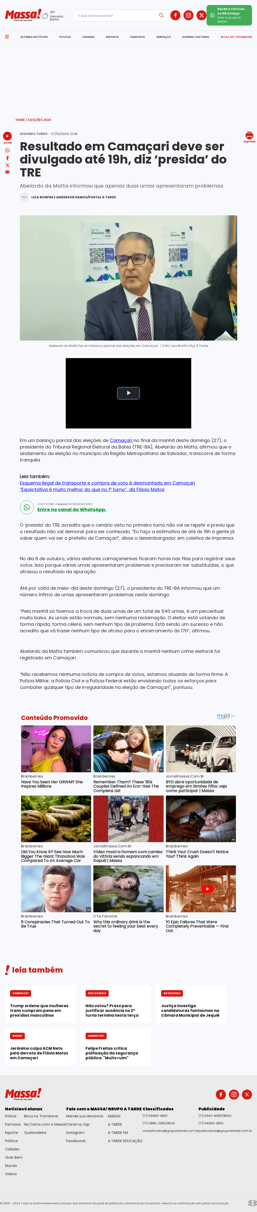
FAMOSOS (137, 37)
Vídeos (11, 1173)
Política (11, 1140)
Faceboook (76, 1140)
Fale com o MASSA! (87, 1109)
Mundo (11, 1165)
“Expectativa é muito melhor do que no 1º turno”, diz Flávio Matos (92, 489)
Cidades (12, 1149)
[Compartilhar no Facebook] (7, 159)
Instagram (75, 1132)
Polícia (10, 1116)
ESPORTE (112, 37)
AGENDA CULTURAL (195, 37)
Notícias (14, 1109)
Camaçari (121, 440)
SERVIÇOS (163, 37)
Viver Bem (14, 1157)
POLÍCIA (65, 37)
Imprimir (249, 141)
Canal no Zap (78, 1124)
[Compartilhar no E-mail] (7, 172)
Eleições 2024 (39, 120)
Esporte (11, 1132)
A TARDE (115, 1124)
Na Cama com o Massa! (45, 1124)
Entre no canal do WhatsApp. (71, 509)
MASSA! (114, 1116)
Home (21, 120)
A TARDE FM (118, 1132)
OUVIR (7, 142)
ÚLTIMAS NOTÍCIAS (34, 37)
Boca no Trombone (41, 1116)
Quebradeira (35, 1132)
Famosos (13, 1124)
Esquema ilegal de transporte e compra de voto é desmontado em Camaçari (107, 483)
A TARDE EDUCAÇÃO (125, 1140)
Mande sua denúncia (84, 1116)
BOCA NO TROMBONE (236, 37)
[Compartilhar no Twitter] (8, 166)
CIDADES (88, 37)
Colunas (33, 1109)
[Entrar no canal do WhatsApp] (27, 507)
